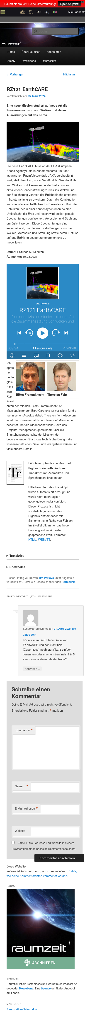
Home (11, 52)
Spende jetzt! (69, 4)
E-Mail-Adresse (26, 808)
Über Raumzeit (31, 52)
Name (21, 786)
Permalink (68, 582)
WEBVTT (44, 539)
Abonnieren (54, 52)
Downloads (29, 61)
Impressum (49, 61)
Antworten (32, 668)
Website (20, 830)
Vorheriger (15, 74)
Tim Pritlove (46, 578)
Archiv (11, 61)
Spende (46, 988)
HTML (32, 539)
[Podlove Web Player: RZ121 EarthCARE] (43, 311)
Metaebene (26, 988)
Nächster (71, 74)
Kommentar (24, 730)
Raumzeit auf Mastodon (22, 1009)
